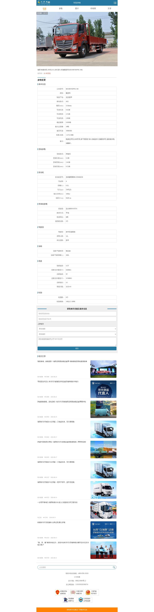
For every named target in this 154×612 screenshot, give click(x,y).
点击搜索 (42, 567)
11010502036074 (81, 584)
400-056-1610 (83, 573)
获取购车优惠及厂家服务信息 (77, 610)
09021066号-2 (80, 581)
